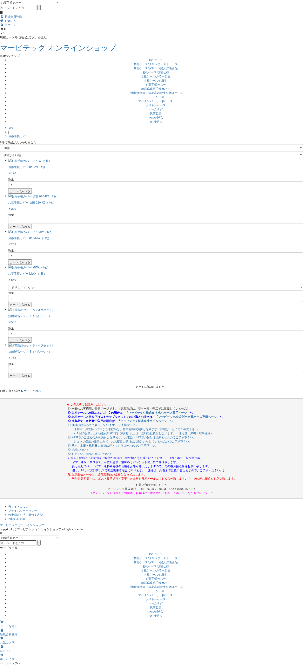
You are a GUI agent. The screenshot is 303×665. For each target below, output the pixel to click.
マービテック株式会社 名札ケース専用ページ (157, 412)
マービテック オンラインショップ (58, 47)
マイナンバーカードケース (155, 101)
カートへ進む (32, 391)
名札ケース (155, 60)
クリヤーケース (156, 105)
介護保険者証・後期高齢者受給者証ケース (155, 93)
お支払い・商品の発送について (92, 454)
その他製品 (155, 117)
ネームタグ (155, 109)
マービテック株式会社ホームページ (144, 421)
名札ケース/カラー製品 (155, 76)
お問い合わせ (17, 519)
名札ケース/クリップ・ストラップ (156, 64)
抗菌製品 (155, 113)
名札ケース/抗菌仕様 (155, 72)
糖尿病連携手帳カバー (155, 89)
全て (11, 128)
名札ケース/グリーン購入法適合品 (156, 68)
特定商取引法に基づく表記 (25, 515)
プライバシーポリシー (22, 510)
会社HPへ (155, 121)
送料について (80, 449)
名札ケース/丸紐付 (156, 80)
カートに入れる (20, 191)
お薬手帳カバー (156, 84)
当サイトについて (19, 506)
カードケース (155, 97)
